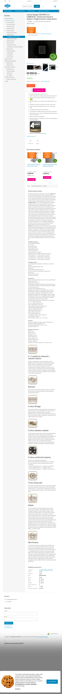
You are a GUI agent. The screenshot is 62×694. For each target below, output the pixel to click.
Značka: (32, 35)
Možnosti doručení (45, 81)
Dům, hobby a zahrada (9, 67)
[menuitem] (7, 11)
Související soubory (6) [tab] (36, 186)
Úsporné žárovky (10, 71)
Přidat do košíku (39, 90)
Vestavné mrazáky (10, 24)
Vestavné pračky (10, 26)
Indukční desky (9, 35)
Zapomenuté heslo (8, 627)
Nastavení (16, 688)
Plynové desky (9, 43)
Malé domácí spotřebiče (9, 61)
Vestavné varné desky (11, 33)
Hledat (36, 6)
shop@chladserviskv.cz (11, 599)
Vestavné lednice (10, 22)
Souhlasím (52, 681)
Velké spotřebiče (8, 18)
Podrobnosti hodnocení (45, 34)
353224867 (8, 601)
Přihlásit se (8, 623)
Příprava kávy (9, 63)
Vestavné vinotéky (10, 51)
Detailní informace (30, 136)
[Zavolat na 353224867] (6, 1)
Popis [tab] (28, 186)
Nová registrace (7, 626)
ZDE (44, 133)
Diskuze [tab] (44, 186)
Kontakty (29, 1)
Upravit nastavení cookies (41, 637)
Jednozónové (9, 53)
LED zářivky (8, 75)
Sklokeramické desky (11, 39)
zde (22, 686)
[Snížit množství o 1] (31, 91)
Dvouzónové (9, 55)
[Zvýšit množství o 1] (31, 89)
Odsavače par (9, 49)
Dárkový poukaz (8, 59)
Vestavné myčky (9, 29)
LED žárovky (9, 73)
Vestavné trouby (9, 31)
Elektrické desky (10, 41)
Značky (6, 81)
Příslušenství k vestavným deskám (14, 47)
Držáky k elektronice (9, 77)
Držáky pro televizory (11, 79)
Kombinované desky (11, 45)
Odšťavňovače (9, 65)
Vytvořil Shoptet (53, 634)
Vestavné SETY (9, 57)
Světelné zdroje (9, 69)
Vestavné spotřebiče (9, 20)
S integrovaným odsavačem (13, 37)
